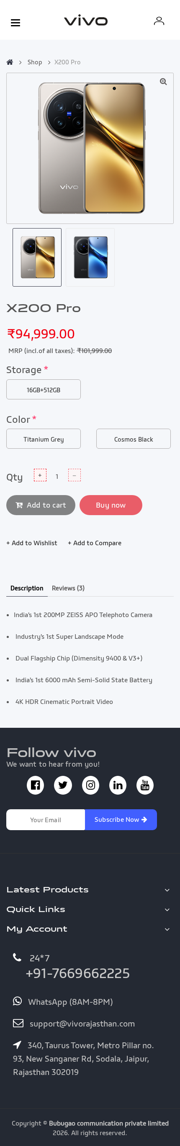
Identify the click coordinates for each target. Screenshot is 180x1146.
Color (21, 419)
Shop (35, 62)
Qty (14, 477)
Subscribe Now (118, 819)
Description (27, 588)
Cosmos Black (133, 439)
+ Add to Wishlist (31, 543)
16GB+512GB (43, 390)
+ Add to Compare (94, 543)
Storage (27, 369)
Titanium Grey (43, 439)
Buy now (111, 505)
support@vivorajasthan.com (81, 1024)
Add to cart (46, 505)
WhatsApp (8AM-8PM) (69, 1002)
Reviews (68, 588)
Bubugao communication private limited (109, 1123)
